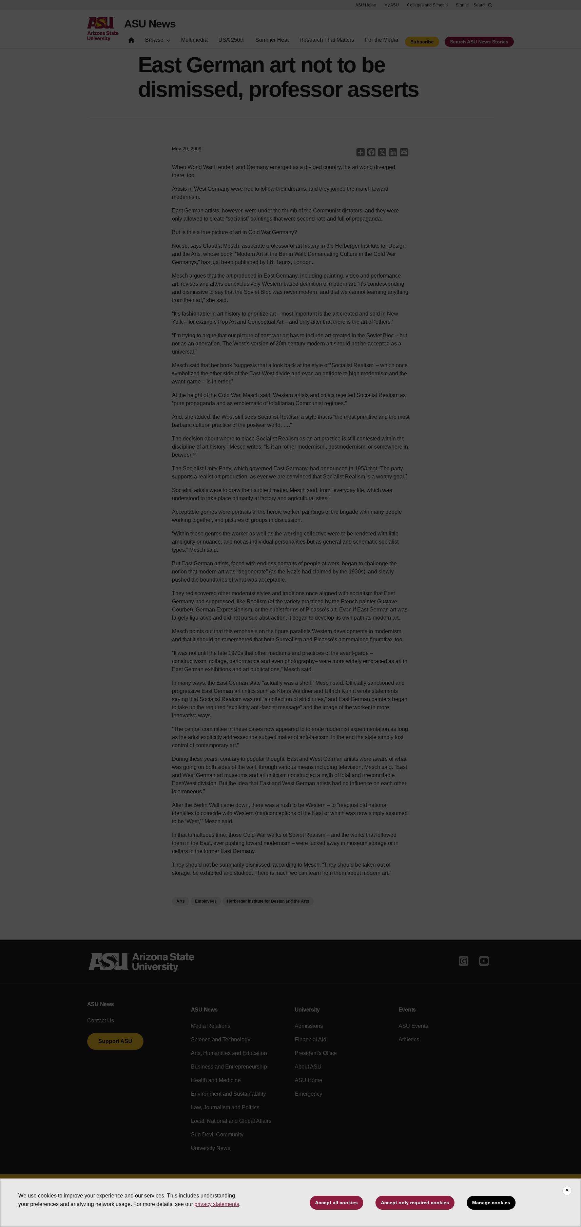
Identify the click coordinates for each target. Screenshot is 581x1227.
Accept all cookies (336, 1202)
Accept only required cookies (415, 1202)
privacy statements (216, 1204)
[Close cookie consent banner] (567, 1190)
